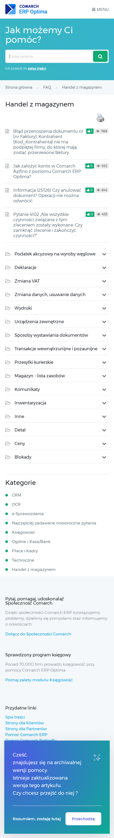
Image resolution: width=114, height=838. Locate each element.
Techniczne (23, 560)
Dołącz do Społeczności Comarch (38, 633)
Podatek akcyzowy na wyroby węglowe (55, 253)
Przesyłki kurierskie (34, 362)
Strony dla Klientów (24, 722)
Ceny (20, 443)
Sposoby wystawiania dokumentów (51, 335)
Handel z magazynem (34, 569)
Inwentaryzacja (30, 402)
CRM (16, 495)
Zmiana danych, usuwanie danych (50, 294)
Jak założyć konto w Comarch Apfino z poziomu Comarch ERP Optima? (47, 171)
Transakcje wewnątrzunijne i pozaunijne (56, 348)
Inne (19, 416)
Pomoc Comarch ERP (26, 734)
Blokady (23, 457)
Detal (20, 430)
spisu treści (37, 68)
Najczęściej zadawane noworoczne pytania (54, 522)
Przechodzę (83, 818)
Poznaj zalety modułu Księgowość (39, 679)
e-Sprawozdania (28, 513)
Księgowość (23, 532)
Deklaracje (25, 267)
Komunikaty (27, 389)
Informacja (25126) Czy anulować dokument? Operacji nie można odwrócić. (47, 195)
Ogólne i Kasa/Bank (31, 541)
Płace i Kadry (25, 550)
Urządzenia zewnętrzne (39, 321)
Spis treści (15, 717)
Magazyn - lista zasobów (40, 375)
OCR (16, 504)
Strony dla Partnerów (26, 728)
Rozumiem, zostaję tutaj (37, 818)
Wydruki (23, 308)
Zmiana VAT (27, 281)
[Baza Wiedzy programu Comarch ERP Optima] (26, 9)
